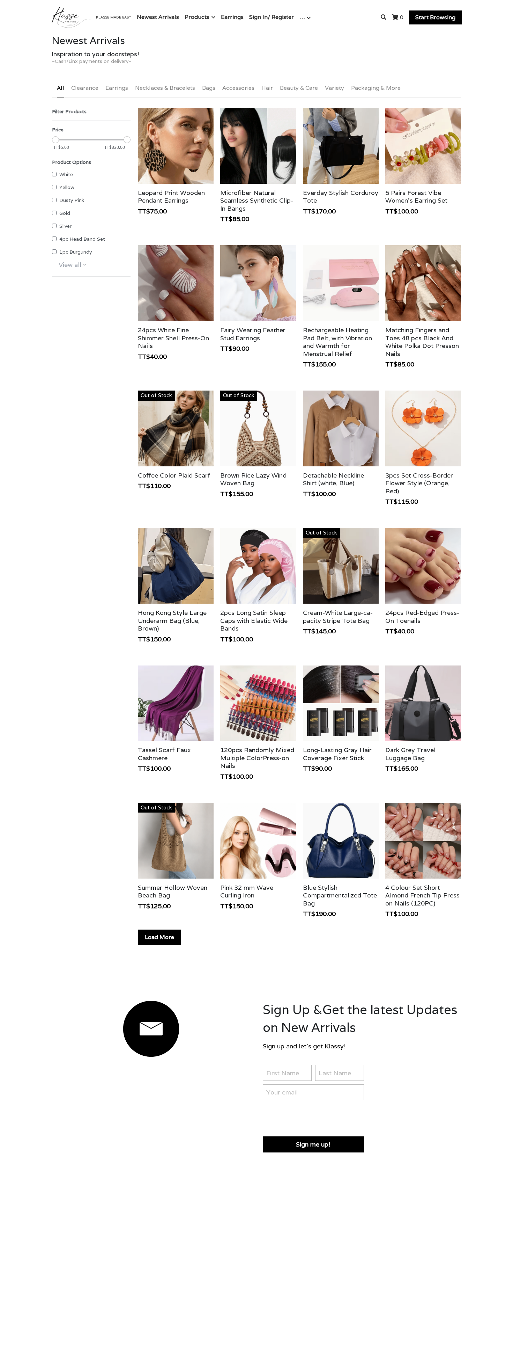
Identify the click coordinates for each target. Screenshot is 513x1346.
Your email (282, 1092)
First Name (282, 1073)
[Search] (383, 17)
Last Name (335, 1073)
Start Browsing (435, 17)
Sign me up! (313, 1144)
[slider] (55, 140)
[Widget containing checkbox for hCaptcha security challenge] (315, 1117)
